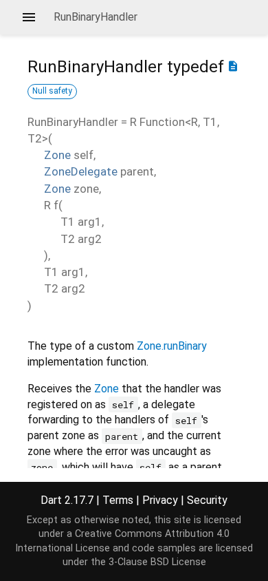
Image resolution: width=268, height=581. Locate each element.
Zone (57, 155)
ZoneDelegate (81, 171)
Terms (117, 500)
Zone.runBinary (172, 345)
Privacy (160, 500)
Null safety (52, 91)
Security (207, 500)
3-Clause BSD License (157, 562)
